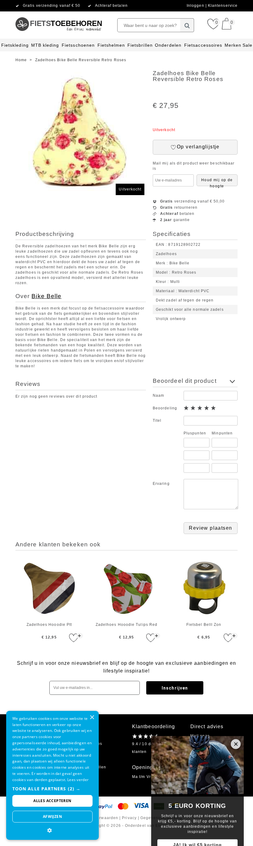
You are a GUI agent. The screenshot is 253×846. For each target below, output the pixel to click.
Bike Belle (46, 296)
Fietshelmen (111, 45)
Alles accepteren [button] (52, 800)
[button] (52, 788)
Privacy (129, 818)
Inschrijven (175, 688)
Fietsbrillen (140, 45)
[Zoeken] (187, 25)
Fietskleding (15, 45)
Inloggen (196, 5)
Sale (247, 45)
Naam (158, 395)
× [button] (91, 717)
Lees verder (78, 779)
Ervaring (161, 483)
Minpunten (222, 433)
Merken (233, 45)
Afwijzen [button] (52, 816)
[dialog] (52, 775)
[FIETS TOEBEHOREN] (58, 14)
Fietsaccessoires (203, 45)
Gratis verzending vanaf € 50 (51, 5)
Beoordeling (165, 408)
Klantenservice (223, 5)
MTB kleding (45, 45)
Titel (157, 420)
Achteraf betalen (111, 5)
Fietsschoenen (78, 45)
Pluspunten (195, 433)
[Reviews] (144, 736)
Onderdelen (168, 45)
